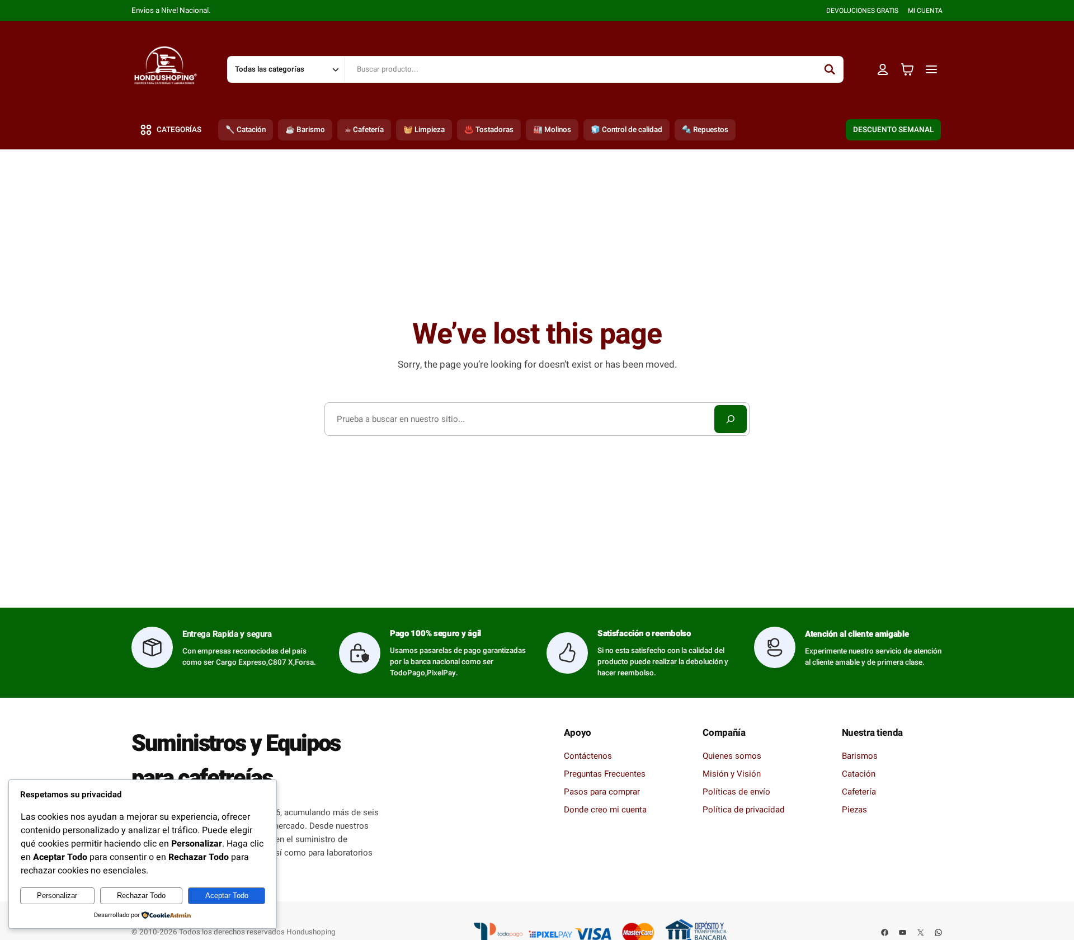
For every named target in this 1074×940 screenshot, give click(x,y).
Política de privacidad (744, 809)
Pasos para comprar (602, 792)
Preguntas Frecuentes (605, 774)
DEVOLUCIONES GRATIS (862, 11)
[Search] (730, 419)
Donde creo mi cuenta (605, 809)
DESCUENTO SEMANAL (893, 129)
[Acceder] (883, 69)
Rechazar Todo (141, 895)
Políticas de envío (736, 792)
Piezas (854, 809)
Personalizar (57, 895)
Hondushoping (311, 932)
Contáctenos (588, 756)
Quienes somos (732, 756)
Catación (858, 774)
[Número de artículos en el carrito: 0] (907, 70)
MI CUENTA (925, 11)
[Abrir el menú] (932, 69)
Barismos (860, 756)
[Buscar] (829, 69)
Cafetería (859, 792)
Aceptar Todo (226, 895)
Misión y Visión (732, 774)
